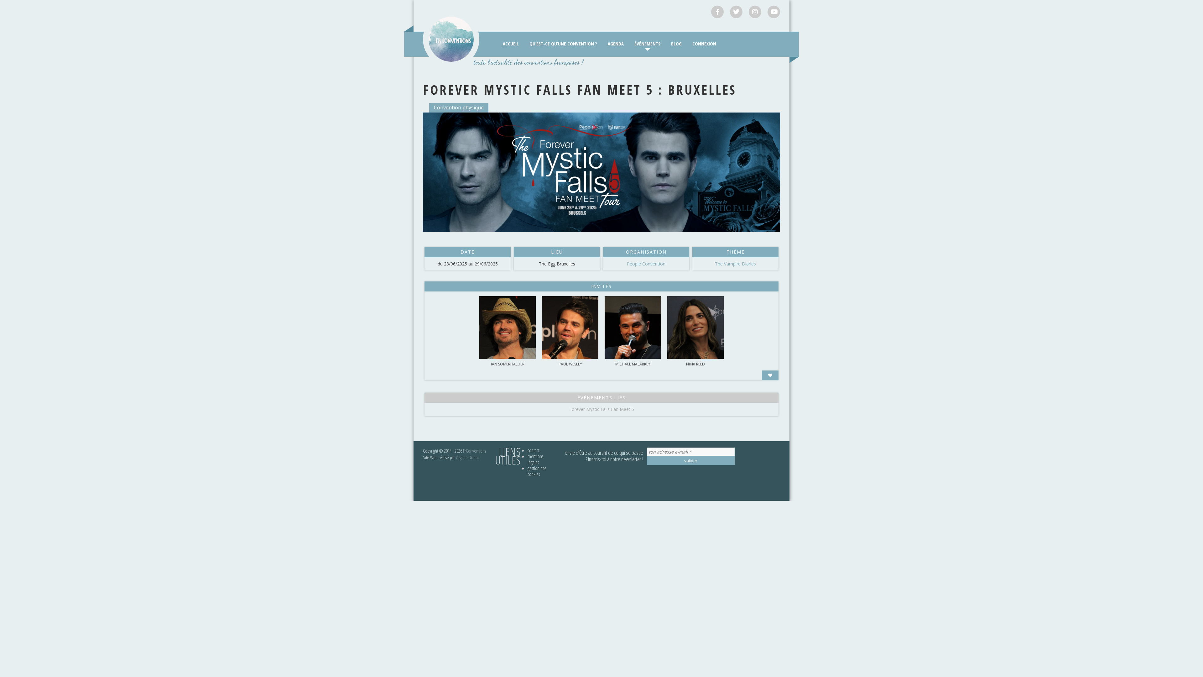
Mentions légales (535, 459)
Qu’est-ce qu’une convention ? (563, 43)
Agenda (616, 43)
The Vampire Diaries (735, 264)
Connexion (704, 43)
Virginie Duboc (467, 457)
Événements (647, 43)
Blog (676, 43)
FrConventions (474, 451)
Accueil (511, 43)
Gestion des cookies (537, 471)
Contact (533, 450)
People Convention (646, 264)
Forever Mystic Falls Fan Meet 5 (601, 409)
